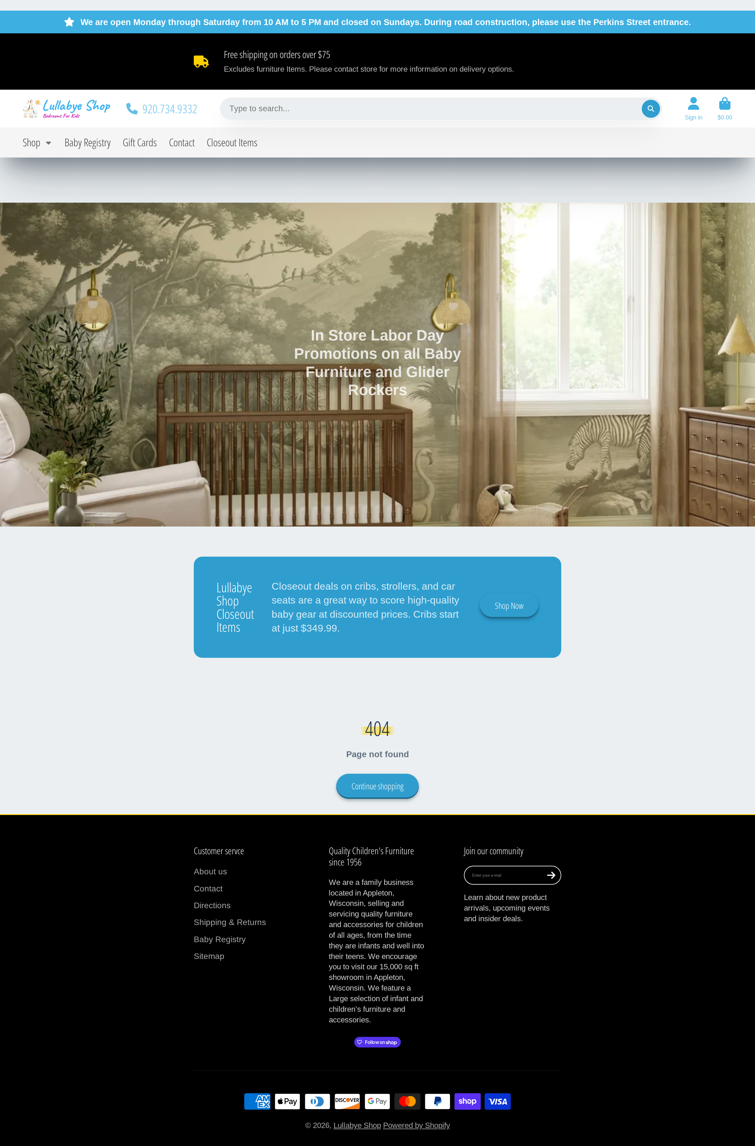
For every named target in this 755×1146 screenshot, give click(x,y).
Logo (67, 108)
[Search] (651, 109)
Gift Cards (140, 142)
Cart (725, 108)
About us (210, 871)
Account (694, 108)
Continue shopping (377, 786)
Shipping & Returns (230, 922)
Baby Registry (88, 142)
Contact (182, 142)
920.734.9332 (169, 108)
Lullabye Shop (357, 1125)
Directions (212, 905)
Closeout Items (232, 142)
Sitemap (209, 956)
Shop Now (509, 605)
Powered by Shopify (416, 1125)
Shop (31, 142)
